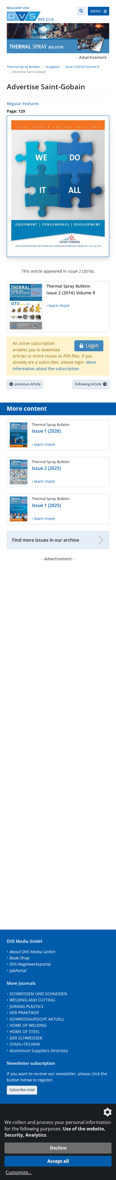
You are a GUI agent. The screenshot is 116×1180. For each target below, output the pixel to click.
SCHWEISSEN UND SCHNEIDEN (38, 993)
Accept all (58, 1161)
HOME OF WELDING (28, 1025)
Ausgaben (53, 67)
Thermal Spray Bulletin (23, 67)
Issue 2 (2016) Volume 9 (82, 67)
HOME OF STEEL (25, 1031)
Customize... (19, 1172)
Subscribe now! (22, 1089)
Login (91, 345)
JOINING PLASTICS (26, 1006)
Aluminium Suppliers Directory (39, 1050)
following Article (89, 383)
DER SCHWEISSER (26, 1038)
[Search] (81, 11)
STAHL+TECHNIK (25, 1044)
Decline (58, 1148)
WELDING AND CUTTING (32, 1000)
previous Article (27, 383)
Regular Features (23, 103)
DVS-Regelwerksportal (30, 964)
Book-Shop (20, 958)
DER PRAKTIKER (24, 1012)
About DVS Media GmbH (32, 951)
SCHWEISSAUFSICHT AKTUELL (37, 1019)
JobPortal (18, 970)
